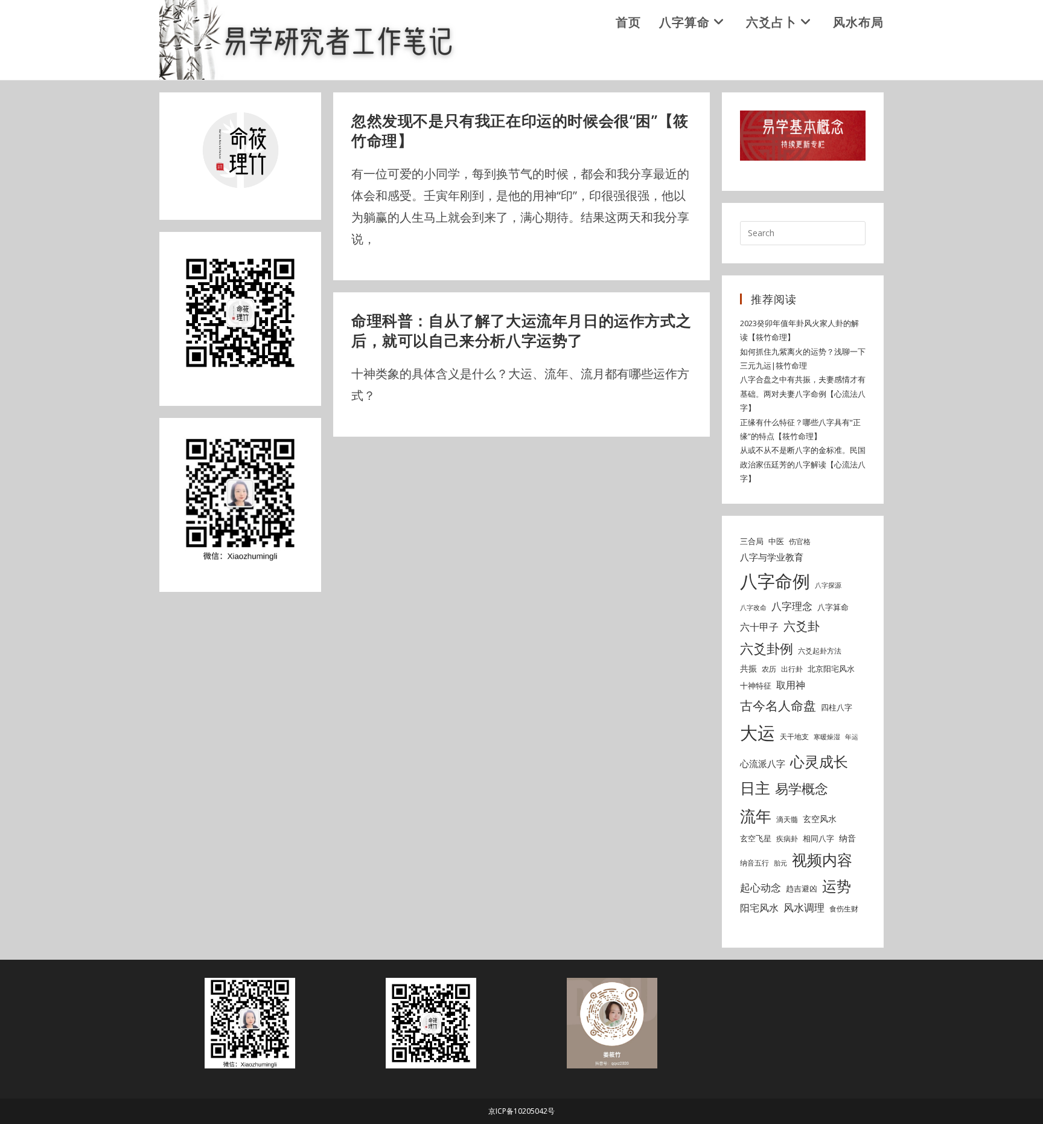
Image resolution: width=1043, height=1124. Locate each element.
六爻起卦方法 (819, 651)
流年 (755, 816)
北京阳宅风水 (831, 668)
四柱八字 (836, 707)
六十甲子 (759, 627)
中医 (776, 541)
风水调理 (804, 907)
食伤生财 (843, 909)
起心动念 (760, 887)
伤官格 (800, 541)
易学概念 (801, 788)
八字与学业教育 (771, 557)
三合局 (752, 541)
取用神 (790, 685)
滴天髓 (787, 819)
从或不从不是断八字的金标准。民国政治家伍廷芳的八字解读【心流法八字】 (803, 464)
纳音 (847, 838)
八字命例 (775, 581)
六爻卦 (801, 626)
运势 (836, 886)
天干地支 (794, 736)
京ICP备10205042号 (521, 1111)
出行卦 (792, 669)
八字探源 (828, 585)
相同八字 (818, 838)
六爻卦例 (766, 648)
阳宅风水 (759, 907)
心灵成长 (819, 761)
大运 (757, 733)
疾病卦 (787, 838)
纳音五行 (754, 863)
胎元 (780, 863)
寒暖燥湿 (827, 737)
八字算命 (833, 607)
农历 (769, 669)
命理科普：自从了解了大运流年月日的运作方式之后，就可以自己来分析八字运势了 (521, 330)
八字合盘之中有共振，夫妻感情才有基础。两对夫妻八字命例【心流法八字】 (803, 393)
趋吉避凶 (801, 888)
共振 (748, 668)
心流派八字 (762, 763)
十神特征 (755, 685)
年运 (851, 737)
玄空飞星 (755, 838)
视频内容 (822, 859)
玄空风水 (820, 818)
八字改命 (753, 607)
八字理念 (791, 606)
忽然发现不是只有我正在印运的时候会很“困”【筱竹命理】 (520, 130)
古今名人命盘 (778, 705)
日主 (755, 787)
